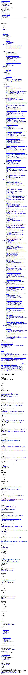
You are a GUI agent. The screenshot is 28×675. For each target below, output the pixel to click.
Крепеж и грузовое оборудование (13, 61)
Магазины (5, 634)
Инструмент (8, 59)
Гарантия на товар (7, 638)
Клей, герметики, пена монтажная (12, 368)
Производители (6, 639)
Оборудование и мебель (11, 60)
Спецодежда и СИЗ (10, 52)
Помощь (5, 38)
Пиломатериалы (12, 366)
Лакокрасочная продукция (11, 54)
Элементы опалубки (17, 370)
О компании (6, 35)
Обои (23, 370)
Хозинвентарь (9, 64)
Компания (3, 626)
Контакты (5, 44)
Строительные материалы (11, 53)
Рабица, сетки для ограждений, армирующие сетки (13, 365)
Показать (3, 390)
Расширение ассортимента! (7, 342)
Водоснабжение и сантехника (12, 56)
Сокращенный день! (5, 346)
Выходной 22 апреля (5, 347)
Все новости (3, 341)
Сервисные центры (10, 42)
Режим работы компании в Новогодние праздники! (12, 345)
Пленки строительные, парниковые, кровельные (11, 363)
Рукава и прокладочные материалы (13, 57)
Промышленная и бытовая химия (13, 63)
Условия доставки (7, 636)
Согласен (3, 673)
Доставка (8, 39)
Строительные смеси (15, 369)
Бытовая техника (9, 65)
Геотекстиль (5, 366)
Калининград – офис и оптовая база (14, 45)
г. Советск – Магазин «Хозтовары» (13, 48)
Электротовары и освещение (12, 58)
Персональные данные (8, 641)
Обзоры (5, 643)
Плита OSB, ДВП (7, 369)
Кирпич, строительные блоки (14, 367)
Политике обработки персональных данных (11, 672)
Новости (5, 32)
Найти (5, 84)
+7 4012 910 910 (4, 16)
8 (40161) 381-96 (6, 15)
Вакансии (8, 37)
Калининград (4, 2)
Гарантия (8, 41)
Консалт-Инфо (11, 624)
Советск (2, 11)
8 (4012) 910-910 (6, 5)
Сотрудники (8, 36)
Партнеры (5, 34)
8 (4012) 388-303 (6, 10)
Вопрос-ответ (9, 43)
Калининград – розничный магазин (14, 46)
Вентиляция (10, 370)
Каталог (5, 29)
